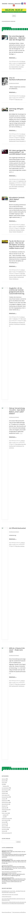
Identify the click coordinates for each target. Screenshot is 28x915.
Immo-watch (4, 795)
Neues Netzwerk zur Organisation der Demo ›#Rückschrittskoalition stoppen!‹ (11, 872)
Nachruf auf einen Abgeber (8, 877)
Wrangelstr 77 (22, 141)
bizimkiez (22, 546)
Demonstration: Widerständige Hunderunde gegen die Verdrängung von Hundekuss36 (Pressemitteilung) (14, 902)
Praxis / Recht (5, 813)
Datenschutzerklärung (6, 912)
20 (23, 29)
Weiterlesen (12, 57)
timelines (5, 786)
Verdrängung (21, 186)
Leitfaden (5, 815)
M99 (13, 186)
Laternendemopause (6, 896)
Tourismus (4, 824)
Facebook (22, 3)
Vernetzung (4, 829)
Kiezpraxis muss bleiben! (7, 850)
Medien (22, 139)
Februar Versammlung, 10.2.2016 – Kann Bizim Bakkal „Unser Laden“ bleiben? (17, 411)
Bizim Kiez (17, 99)
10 (21, 29)
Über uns (4, 825)
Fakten (3, 782)
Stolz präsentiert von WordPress (19, 912)
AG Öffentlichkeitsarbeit (17, 528)
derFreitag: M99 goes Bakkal (16, 110)
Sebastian (15, 318)
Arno (14, 63)
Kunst (10, 68)
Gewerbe (4, 791)
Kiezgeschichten (22, 63)
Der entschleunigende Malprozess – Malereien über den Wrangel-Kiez (17, 38)
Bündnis (3, 780)
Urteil (4, 816)
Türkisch (14, 231)
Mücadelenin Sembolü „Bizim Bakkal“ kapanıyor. (16, 199)
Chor (21, 99)
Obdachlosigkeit (5, 809)
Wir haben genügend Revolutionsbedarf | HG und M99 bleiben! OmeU (17, 152)
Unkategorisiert (5, 827)
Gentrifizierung (19, 184)
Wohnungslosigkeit (6, 833)
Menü (14, 15)
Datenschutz (17, 3)
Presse (17, 141)
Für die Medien (5, 788)
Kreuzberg (21, 66)
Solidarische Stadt (6, 818)
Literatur (4, 798)
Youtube (14, 5)
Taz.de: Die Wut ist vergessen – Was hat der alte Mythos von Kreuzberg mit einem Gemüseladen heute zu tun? (17, 244)
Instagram (25, 3)
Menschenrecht (5, 804)
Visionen (4, 831)
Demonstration (19, 275)
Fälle (22, 318)
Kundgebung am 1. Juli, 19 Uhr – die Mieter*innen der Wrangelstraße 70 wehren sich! (13, 891)
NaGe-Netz (4, 807)
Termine (3, 822)
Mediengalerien (5, 802)
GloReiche (4, 793)
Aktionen (4, 779)
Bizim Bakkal (18, 444)
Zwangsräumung (13, 188)
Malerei (13, 68)
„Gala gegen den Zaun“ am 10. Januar (10, 894)
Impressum (11, 3)
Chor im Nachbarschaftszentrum (17, 79)
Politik (3, 811)
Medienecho (21, 135)
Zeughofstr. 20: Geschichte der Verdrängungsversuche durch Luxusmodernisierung (16, 291)
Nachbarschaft (12, 141)
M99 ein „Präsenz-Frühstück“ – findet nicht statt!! (17, 650)
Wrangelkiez (18, 68)
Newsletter (4, 3)
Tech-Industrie (5, 820)
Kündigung (18, 139)
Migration (4, 806)
